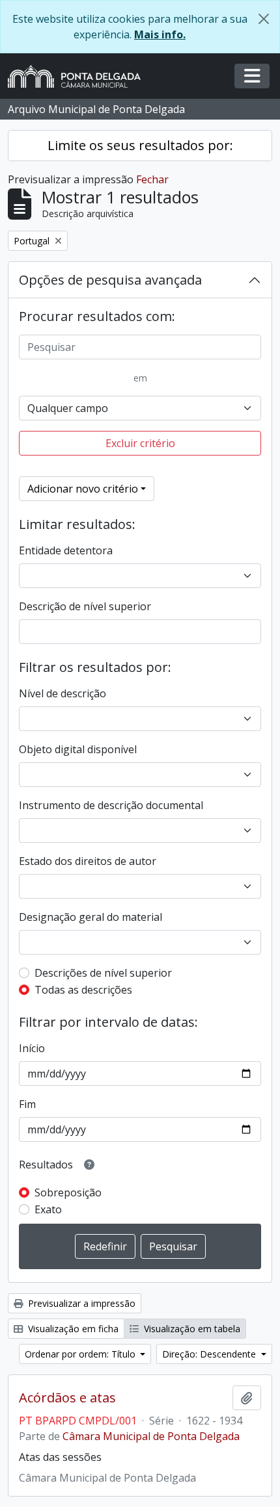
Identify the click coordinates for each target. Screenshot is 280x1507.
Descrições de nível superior (103, 973)
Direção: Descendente (210, 1354)
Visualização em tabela (190, 1328)
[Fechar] (263, 19)
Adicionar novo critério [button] (82, 489)
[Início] (79, 76)
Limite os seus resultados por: (140, 145)
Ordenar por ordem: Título (81, 1354)
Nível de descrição (62, 693)
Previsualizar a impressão (80, 1303)
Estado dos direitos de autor (87, 861)
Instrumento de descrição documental (111, 805)
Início (32, 1048)
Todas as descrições (83, 990)
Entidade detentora (66, 550)
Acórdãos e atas (67, 1398)
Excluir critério (140, 443)
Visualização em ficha (72, 1328)
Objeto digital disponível (78, 749)
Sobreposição (68, 1192)
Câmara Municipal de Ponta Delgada (151, 1436)
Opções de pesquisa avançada (110, 280)
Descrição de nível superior (85, 606)
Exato (48, 1209)
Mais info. (160, 34)
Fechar (152, 179)
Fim (27, 1104)
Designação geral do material (90, 917)
